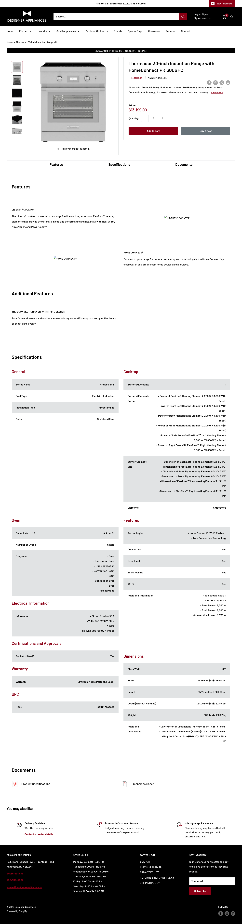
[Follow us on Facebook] (220, 913)
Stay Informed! (224, 3)
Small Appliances (66, 31)
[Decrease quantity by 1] (144, 118)
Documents (183, 164)
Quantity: (134, 118)
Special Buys (135, 31)
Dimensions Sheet (142, 784)
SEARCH (145, 861)
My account (201, 18)
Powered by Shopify (17, 911)
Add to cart (153, 130)
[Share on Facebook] (209, 82)
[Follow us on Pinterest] (233, 913)
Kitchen (23, 31)
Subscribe (200, 891)
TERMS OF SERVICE (151, 866)
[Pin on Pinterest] (215, 82)
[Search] (183, 16)
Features (56, 164)
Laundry (42, 31)
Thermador (135, 77)
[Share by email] (228, 82)
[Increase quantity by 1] (162, 118)
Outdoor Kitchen (95, 31)
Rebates (170, 31)
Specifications (119, 164)
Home (10, 31)
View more (217, 92)
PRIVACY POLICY (149, 872)
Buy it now (206, 130)
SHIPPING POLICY (150, 882)
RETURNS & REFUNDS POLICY (157, 877)
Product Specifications (35, 784)
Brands (118, 31)
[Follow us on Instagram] (227, 913)
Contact (185, 31)
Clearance (154, 31)
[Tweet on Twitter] (221, 82)
